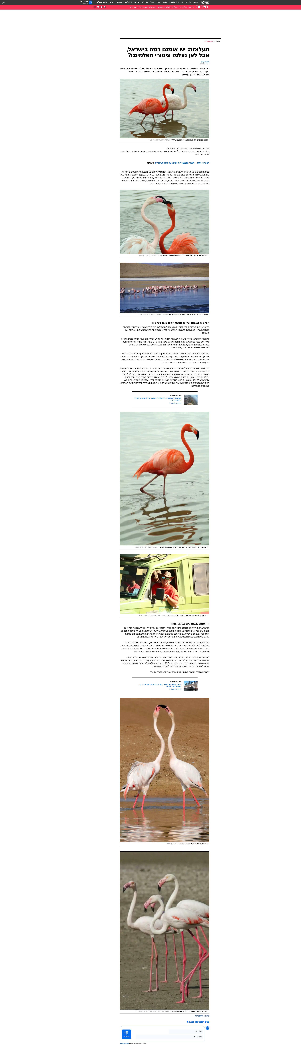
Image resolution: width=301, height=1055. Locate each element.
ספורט (188, 2)
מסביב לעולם (162, 7)
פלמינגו (206, 1016)
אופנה (119, 2)
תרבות (172, 2)
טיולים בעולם (172, 7)
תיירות (137, 2)
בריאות (145, 2)
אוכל (152, 2)
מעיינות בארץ (145, 7)
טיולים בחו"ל (199, 1016)
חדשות (196, 2)
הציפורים (159, 163)
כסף (158, 2)
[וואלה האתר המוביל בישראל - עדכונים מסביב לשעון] (205, 2)
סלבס (165, 2)
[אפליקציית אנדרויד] (104, 7)
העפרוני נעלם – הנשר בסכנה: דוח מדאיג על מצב (186, 163)
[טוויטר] (98, 7)
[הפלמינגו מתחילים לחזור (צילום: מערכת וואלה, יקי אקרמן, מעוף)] (164, 772)
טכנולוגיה (128, 2)
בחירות (180, 2)
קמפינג (153, 7)
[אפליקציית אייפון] (101, 7)
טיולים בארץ (183, 7)
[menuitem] (195, 2)
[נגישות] (3, 2)
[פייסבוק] (94, 7)
